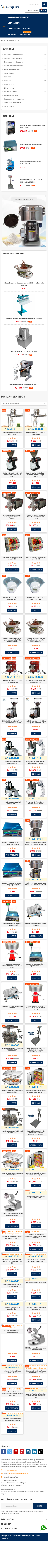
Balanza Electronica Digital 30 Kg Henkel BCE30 (12, 924)
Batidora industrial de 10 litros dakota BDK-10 (24, 384)
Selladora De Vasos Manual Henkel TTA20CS (36, 1197)
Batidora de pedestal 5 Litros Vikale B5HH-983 (12, 681)
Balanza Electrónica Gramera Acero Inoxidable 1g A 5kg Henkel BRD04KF (12, 640)
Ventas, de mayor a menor (11, 403)
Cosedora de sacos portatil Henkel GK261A (12, 762)
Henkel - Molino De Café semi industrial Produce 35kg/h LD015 (12, 474)
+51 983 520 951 (12, 1470)
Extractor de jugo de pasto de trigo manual (12, 433)
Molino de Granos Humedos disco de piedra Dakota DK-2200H (12, 516)
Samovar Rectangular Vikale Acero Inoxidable (12, 1285)
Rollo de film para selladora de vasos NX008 (12, 558)
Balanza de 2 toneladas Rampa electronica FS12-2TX (12, 1237)
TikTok (40, 1451)
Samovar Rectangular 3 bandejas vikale (12, 1308)
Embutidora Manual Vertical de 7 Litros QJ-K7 (36, 1308)
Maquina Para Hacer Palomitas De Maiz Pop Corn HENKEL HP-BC (12, 1261)
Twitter (9, 1451)
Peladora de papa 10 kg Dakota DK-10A (24, 351)
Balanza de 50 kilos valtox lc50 (36, 1282)
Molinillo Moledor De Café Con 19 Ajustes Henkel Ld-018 (12, 722)
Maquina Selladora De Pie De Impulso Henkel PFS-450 (24, 318)
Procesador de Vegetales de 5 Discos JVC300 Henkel (35, 762)
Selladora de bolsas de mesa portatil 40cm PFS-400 (36, 1260)
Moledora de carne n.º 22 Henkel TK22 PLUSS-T (12, 1049)
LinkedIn (34, 1451)
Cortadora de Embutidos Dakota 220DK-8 (35, 924)
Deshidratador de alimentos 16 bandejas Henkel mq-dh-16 (36, 1091)
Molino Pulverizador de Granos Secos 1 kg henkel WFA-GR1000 (35, 843)
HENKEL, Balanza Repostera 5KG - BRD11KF (12, 598)
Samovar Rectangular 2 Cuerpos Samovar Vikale (12, 1091)
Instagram (28, 1451)
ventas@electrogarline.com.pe (18, 1473)
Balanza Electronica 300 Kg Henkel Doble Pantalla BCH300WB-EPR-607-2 (36, 1050)
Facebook (3, 1451)
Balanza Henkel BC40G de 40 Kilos (31, 144)
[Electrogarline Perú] (10, 7)
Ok (40, 1506)
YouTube (16, 1451)
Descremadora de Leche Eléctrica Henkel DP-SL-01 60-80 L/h (12, 965)
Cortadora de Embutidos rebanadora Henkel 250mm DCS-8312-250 (35, 1236)
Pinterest (22, 1451)
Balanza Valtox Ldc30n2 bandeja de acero (12, 1331)
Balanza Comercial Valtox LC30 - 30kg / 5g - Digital (12, 843)
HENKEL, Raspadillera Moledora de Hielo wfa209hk (12, 1214)
